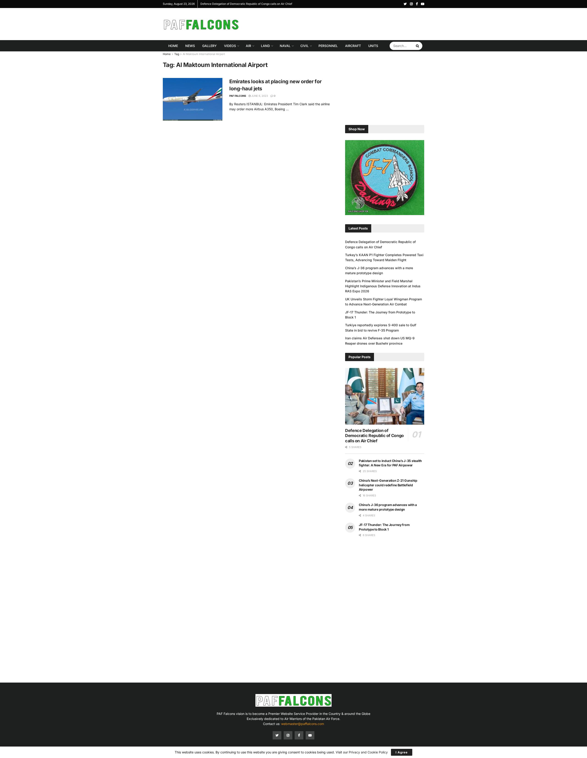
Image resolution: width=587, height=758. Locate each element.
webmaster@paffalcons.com (302, 724)
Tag (176, 54)
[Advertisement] (340, 23)
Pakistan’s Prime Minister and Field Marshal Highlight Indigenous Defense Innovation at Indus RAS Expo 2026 (383, 286)
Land (265, 46)
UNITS (373, 46)
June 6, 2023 (259, 95)
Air (248, 46)
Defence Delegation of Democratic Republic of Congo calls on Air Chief (200, 4)
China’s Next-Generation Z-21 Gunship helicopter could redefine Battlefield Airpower (388, 485)
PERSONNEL (328, 46)
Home (173, 46)
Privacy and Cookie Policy (368, 752)
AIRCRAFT (353, 46)
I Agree (402, 752)
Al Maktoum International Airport (204, 54)
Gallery (209, 46)
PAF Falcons (237, 95)
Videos (230, 46)
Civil (304, 46)
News (190, 46)
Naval (285, 46)
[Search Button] (418, 46)
